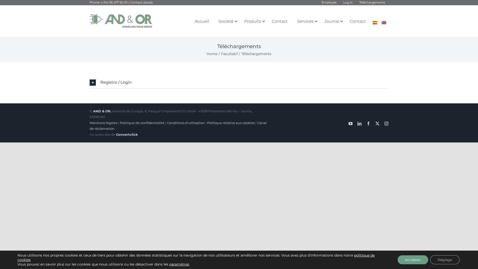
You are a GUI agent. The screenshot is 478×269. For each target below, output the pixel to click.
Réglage (445, 260)
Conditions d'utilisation (186, 123)
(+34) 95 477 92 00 (114, 2)
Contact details (141, 2)
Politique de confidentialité (142, 123)
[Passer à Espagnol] (375, 22)
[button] (239, 82)
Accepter (413, 260)
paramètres (179, 264)
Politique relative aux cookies (231, 123)
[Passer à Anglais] (384, 22)
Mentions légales (103, 123)
